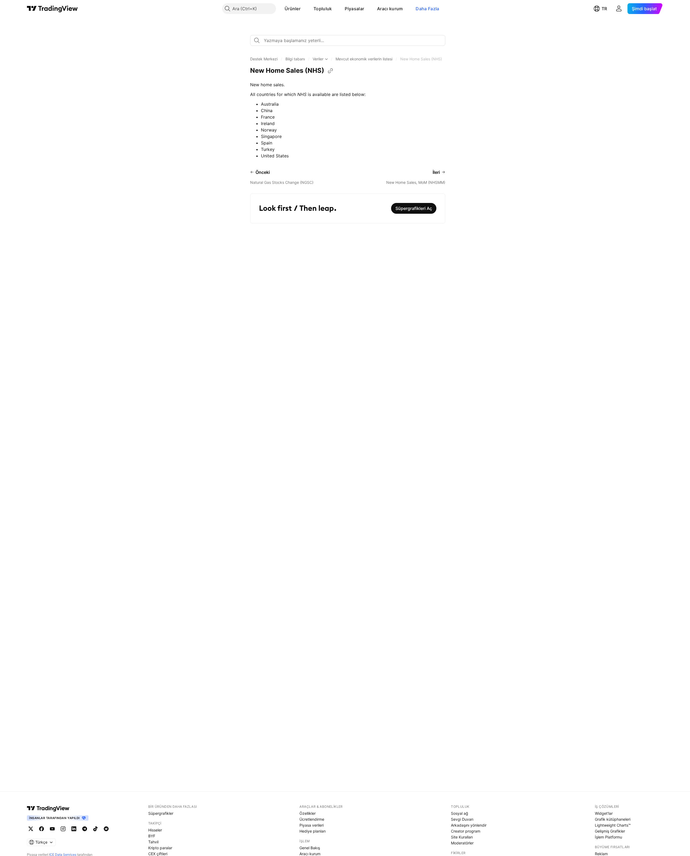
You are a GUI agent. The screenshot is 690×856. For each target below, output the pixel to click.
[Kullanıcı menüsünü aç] (618, 8)
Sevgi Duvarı (462, 819)
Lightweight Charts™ (613, 825)
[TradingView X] (30, 829)
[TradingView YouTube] (52, 829)
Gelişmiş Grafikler (610, 831)
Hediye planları (312, 831)
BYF (151, 836)
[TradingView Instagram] (63, 829)
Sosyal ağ (459, 813)
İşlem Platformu (608, 837)
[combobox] (347, 40)
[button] (304, 8)
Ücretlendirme (311, 819)
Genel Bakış (309, 847)
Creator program (465, 831)
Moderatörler (462, 843)
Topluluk (322, 8)
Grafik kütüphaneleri (612, 819)
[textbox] (349, 40)
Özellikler (307, 813)
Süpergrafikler (160, 813)
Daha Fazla (427, 8)
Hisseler (155, 830)
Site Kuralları (462, 837)
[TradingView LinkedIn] (74, 829)
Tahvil (153, 842)
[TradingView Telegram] (84, 829)
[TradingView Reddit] (106, 829)
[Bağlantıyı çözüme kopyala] (330, 71)
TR (604, 8)
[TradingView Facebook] (41, 829)
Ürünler (293, 8)
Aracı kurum (390, 8)
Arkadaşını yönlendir (469, 825)
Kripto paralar (160, 847)
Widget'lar (604, 813)
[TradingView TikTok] (95, 829)
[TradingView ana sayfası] (52, 8)
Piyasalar (354, 8)
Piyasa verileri (311, 825)
